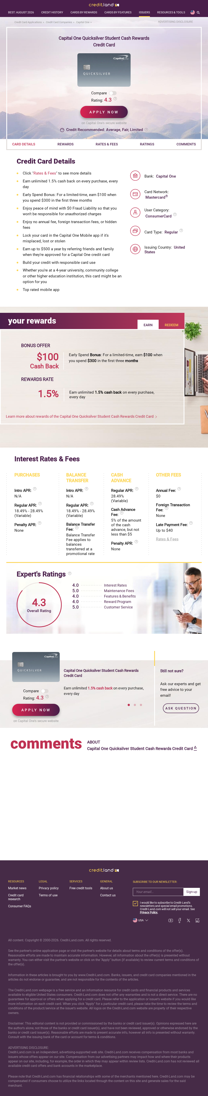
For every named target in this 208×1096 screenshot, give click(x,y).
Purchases (27, 474)
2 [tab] (135, 705)
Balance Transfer (77, 477)
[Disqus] (104, 802)
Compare (99, 93)
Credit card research (16, 897)
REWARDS (65, 144)
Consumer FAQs (19, 906)
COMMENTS (186, 144)
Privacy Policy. (149, 912)
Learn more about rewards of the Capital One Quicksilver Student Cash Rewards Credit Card (80, 416)
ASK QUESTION (181, 708)
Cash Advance (121, 477)
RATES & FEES (107, 144)
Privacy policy (49, 888)
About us (106, 888)
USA (141, 920)
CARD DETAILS (23, 144)
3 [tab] (141, 705)
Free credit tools (80, 888)
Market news (17, 888)
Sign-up (191, 892)
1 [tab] (129, 705)
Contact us (108, 895)
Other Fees (168, 474)
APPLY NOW (104, 112)
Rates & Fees (45, 173)
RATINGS (147, 144)
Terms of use (48, 895)
